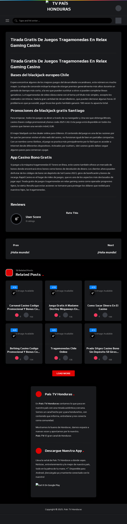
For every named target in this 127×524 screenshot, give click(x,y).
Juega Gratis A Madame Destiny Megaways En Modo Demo (63, 309)
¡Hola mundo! (20, 252)
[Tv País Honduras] (59, 8)
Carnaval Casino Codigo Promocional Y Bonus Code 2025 (24, 309)
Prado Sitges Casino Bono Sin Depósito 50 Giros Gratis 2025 (102, 352)
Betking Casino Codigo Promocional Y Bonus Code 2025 (24, 352)
